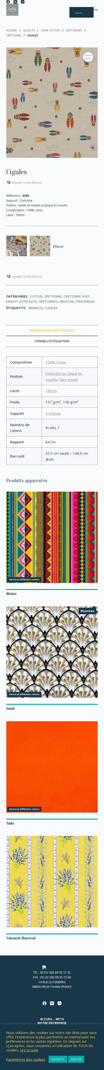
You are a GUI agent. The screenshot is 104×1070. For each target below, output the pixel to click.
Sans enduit (68, 379)
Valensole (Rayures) (21, 938)
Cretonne (53, 296)
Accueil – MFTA (52, 1019)
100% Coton (55, 362)
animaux (35, 308)
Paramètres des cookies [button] (25, 1059)
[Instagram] (22, 2)
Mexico (11, 594)
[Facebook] (8, 2)
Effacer (58, 246)
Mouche (67, 301)
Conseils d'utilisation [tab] (52, 341)
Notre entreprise (52, 1023)
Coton (36, 296)
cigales (51, 308)
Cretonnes (48, 301)
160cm (51, 390)
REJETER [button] (76, 1059)
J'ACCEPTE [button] (58, 1059)
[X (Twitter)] (15, 2)
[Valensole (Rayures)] (52, 881)
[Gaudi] (52, 652)
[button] (24, 182)
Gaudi (10, 708)
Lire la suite (29, 1050)
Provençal (85, 301)
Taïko (10, 823)
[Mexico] (52, 537)
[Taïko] (52, 767)
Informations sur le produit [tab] (52, 330)
